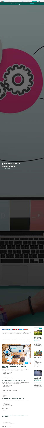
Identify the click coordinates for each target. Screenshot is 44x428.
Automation (8, 168)
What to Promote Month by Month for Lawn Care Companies (37, 358)
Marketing (35, 360)
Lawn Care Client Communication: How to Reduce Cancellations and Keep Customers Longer (38, 338)
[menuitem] (3, 1)
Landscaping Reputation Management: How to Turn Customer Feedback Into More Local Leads (38, 378)
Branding (38, 380)
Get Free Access (32, 3)
